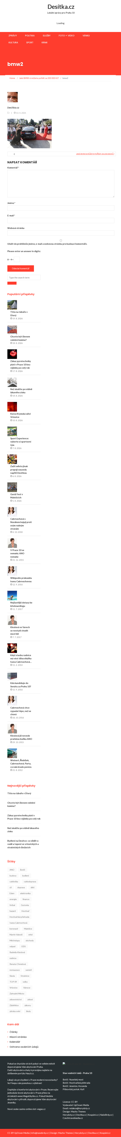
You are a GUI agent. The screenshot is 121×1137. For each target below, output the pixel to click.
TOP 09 (13, 981)
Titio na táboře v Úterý (19, 793)
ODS (23, 946)
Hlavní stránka (18, 1037)
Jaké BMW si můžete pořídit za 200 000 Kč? (95, 154)
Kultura (13, 42)
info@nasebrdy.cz (39, 1133)
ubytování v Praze (38, 1089)
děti (32, 887)
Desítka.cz (61, 6)
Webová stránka (15, 228)
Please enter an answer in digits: (24, 251)
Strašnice (25, 976)
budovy (13, 875)
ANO (12, 869)
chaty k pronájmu (33, 1070)
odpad (12, 946)
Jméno (11, 203)
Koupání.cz (93, 1114)
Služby (46, 35)
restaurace (15, 970)
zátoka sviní (15, 1011)
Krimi (44, 42)
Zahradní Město (17, 993)
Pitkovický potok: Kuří (73, 1089)
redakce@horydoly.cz (79, 1108)
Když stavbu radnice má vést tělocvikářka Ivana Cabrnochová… (21, 658)
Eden (12, 893)
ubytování (18, 1070)
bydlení (25, 875)
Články (14, 1032)
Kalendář (15, 1041)
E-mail (11, 215)
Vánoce (26, 987)
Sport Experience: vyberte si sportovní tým (20, 441)
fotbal (12, 905)
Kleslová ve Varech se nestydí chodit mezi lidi (20, 630)
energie (13, 899)
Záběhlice (14, 1005)
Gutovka (25, 905)
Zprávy (13, 35)
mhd (30, 934)
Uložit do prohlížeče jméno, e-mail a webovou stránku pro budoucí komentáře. (47, 243)
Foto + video (66, 35)
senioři (29, 970)
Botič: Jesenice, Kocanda (75, 1086)
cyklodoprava (30, 881)
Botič (22, 869)
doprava (21, 887)
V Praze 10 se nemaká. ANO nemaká (17, 553)
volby (25, 981)
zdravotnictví (16, 999)
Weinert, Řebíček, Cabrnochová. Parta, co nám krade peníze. (21, 763)
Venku (86, 35)
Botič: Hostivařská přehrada (76, 1082)
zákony (27, 1005)
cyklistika (14, 881)
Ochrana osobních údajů (24, 1046)
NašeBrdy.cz (106, 1114)
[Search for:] (24, 277)
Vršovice (13, 987)
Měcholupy (15, 940)
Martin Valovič (16, 934)
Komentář (13, 167)
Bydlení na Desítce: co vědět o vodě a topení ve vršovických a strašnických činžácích (23, 844)
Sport (29, 42)
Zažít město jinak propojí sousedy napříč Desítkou (19, 469)
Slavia (12, 976)
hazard (13, 911)
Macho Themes (78, 1111)
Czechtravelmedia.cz (73, 1118)
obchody (30, 940)
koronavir (14, 928)
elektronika (25, 893)
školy (28, 1011)
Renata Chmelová (18, 964)
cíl (11, 887)
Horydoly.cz (68, 1114)
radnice (13, 958)
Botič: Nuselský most (73, 1079)
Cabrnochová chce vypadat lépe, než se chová (20, 711)
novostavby (51, 1079)
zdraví (30, 999)
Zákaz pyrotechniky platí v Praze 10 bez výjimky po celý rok (20, 364)
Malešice (28, 928)
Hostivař (25, 911)
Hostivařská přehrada (19, 917)
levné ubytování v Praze (29, 1092)
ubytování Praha (34, 1067)
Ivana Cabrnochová (18, 923)
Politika (30, 35)
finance (26, 899)
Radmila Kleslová (17, 952)
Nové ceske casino (16, 1109)
